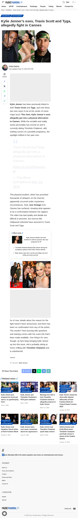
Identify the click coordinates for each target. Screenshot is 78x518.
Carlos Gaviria (14, 66)
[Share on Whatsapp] (4, 91)
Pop (74, 423)
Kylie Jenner (23, 363)
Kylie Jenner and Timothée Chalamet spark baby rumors (47, 429)
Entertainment (17, 15)
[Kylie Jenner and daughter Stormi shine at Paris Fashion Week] (9, 419)
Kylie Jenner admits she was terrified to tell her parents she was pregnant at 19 (36, 240)
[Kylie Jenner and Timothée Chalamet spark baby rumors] (48, 419)
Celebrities (9, 10)
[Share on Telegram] (4, 96)
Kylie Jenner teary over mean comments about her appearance (29, 429)
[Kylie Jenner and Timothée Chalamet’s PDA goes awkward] (29, 387)
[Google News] (74, 508)
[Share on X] (4, 86)
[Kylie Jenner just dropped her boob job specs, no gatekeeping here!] (9, 387)
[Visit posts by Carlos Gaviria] (5, 68)
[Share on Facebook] (4, 81)
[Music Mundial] (14, 2)
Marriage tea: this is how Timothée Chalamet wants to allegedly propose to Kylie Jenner (48, 399)
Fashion (63, 391)
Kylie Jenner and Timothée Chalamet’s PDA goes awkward (29, 397)
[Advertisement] (30, 87)
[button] (3, 2)
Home (2, 10)
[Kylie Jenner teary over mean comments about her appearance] (29, 419)
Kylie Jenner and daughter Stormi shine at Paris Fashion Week (9, 429)
